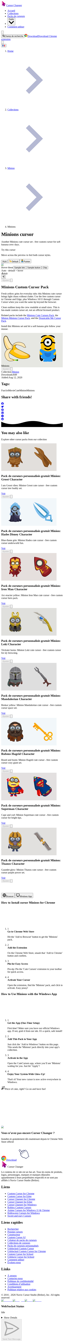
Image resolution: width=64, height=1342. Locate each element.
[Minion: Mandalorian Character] (29, 689)
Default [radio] (15, 261)
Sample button (33, 267)
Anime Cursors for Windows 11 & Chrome (28, 1210)
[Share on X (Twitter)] (32, 407)
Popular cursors (15, 1231)
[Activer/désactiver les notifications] (2, 42)
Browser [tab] (10, 896)
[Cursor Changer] (3, 5)
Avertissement (14, 1286)
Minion (15, 372)
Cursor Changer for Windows (22, 1204)
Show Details (10, 1317)
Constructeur (13, 1234)
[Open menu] (2, 32)
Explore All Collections (12, 1115)
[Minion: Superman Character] (29, 799)
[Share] (3, 277)
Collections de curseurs (18, 1243)
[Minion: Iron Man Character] (29, 579)
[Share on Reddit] (32, 419)
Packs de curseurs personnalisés (23, 1245)
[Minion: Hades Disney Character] (29, 525)
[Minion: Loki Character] (29, 634)
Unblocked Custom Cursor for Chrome (26, 1251)
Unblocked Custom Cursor (20, 1248)
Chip (45, 267)
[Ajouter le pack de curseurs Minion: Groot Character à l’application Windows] (11, 496)
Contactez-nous (15, 1278)
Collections (12, 13)
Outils (11, 19)
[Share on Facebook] (32, 403)
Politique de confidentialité (20, 1281)
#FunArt (12, 1129)
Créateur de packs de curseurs (22, 1240)
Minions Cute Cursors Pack (40, 315)
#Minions (43, 1129)
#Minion (34, 1129)
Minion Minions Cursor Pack (15, 318)
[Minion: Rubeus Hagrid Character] (29, 744)
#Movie (20, 1129)
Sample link (19, 267)
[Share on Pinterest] (32, 410)
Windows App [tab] (26, 896)
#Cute (27, 1129)
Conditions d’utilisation (18, 1284)
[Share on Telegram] (32, 416)
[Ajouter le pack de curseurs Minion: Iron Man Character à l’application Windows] (11, 606)
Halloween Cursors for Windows (23, 1213)
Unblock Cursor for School (20, 1257)
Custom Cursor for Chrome (20, 1193)
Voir (3, 493)
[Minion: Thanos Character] (29, 854)
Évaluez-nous (14, 1262)
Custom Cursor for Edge (19, 1196)
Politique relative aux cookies (21, 1289)
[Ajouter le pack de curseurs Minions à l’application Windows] (11, 280)
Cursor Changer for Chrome (21, 1199)
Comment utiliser (15, 26)
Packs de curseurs (16, 16)
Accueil (11, 10)
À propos (12, 1275)
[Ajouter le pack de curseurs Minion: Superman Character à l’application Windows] (11, 826)
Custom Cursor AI (16, 1237)
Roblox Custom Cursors (19, 1207)
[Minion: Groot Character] (29, 470)
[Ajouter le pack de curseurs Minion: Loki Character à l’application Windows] (11, 661)
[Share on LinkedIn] (32, 413)
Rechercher (13, 1229)
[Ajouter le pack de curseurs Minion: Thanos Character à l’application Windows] (11, 881)
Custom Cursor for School (20, 1254)
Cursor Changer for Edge (19, 1202)
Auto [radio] (4, 261)
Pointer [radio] (27, 261)
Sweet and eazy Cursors (19, 1216)
